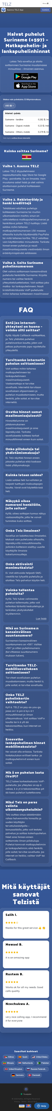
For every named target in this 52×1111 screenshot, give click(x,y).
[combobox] (9, 106)
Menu (46, 4)
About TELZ (32, 1102)
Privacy (17, 1102)
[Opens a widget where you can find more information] (41, 1106)
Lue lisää (41, 618)
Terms (23, 1102)
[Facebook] (26, 1089)
